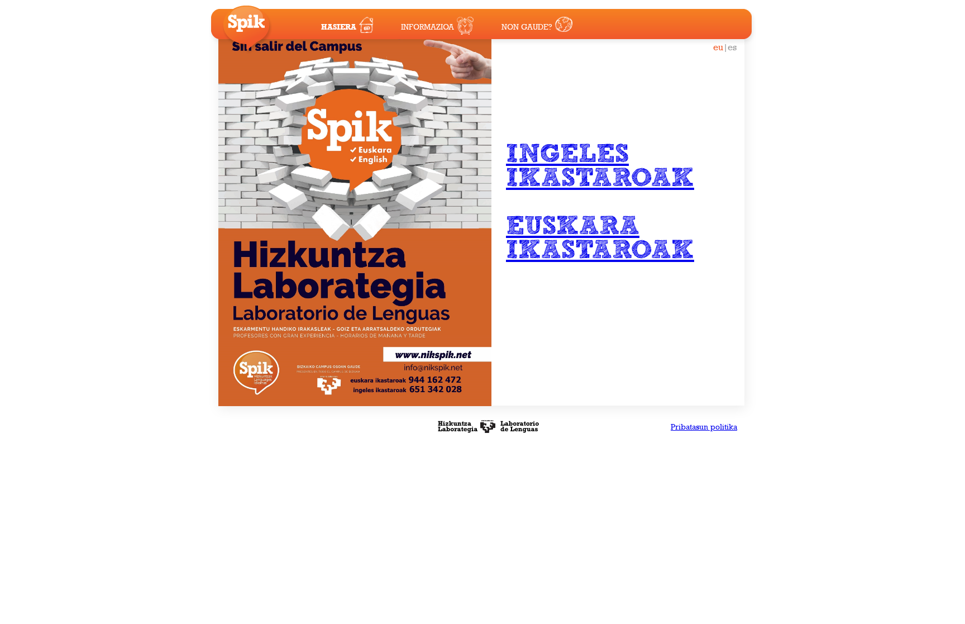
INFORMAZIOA (427, 26)
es (732, 47)
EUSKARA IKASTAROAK (600, 239)
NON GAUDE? (526, 26)
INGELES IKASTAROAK (600, 167)
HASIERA (338, 26)
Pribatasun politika (704, 426)
